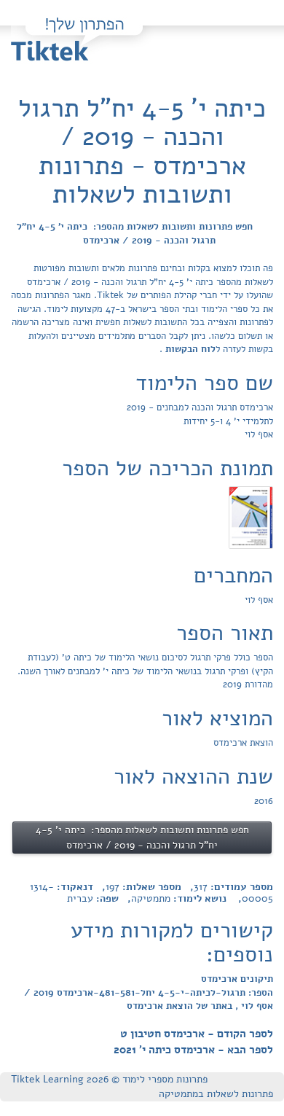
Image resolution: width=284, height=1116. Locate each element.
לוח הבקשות (189, 349)
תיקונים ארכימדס (237, 979)
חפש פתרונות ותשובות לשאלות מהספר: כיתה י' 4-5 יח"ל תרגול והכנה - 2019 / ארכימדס (135, 233)
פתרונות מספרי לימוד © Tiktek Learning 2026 (109, 1079)
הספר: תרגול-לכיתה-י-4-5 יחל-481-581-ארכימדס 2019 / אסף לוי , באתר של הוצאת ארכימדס (148, 999)
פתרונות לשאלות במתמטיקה (216, 1094)
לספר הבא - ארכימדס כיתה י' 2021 (193, 1049)
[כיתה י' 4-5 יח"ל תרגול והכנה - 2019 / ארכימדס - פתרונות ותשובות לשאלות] (251, 516)
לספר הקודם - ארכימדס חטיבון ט (196, 1033)
